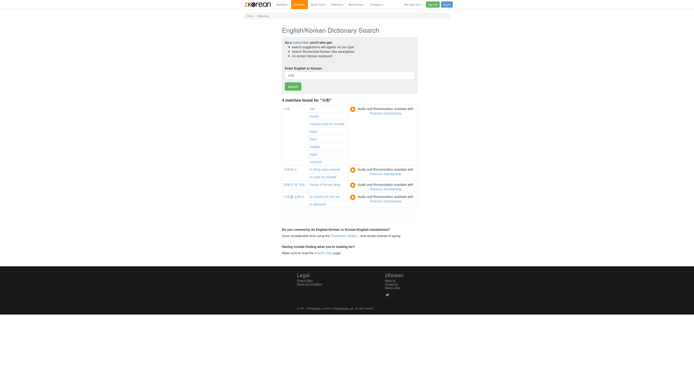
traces (314, 184)
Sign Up (432, 4)
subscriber (301, 42)
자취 (287, 108)
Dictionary (299, 4)
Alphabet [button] (282, 4)
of (321, 184)
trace (313, 131)
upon (325, 169)
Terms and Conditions (309, 284)
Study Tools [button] (317, 4)
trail (312, 108)
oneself (339, 124)
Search (293, 86)
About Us (390, 280)
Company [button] (375, 4)
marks (314, 116)
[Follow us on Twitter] (387, 295)
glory (336, 184)
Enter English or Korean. (304, 68)
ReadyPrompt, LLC (344, 308)
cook (316, 177)
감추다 (299, 196)
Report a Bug (392, 287)
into (326, 196)
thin (332, 196)
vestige (315, 146)
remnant (316, 161)
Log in (446, 4)
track (313, 139)
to (311, 169)
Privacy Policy (305, 280)
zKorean (316, 308)
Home (250, 16)
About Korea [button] (356, 4)
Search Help (323, 253)
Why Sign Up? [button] (412, 4)
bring (317, 169)
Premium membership (386, 113)
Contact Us (391, 284)
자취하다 (290, 169)
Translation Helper (344, 235)
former (328, 184)
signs (313, 154)
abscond (319, 204)
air (338, 196)
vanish (318, 196)
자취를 (288, 196)
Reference (337, 4)
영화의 (288, 184)
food (325, 124)
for (331, 124)
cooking (315, 124)
